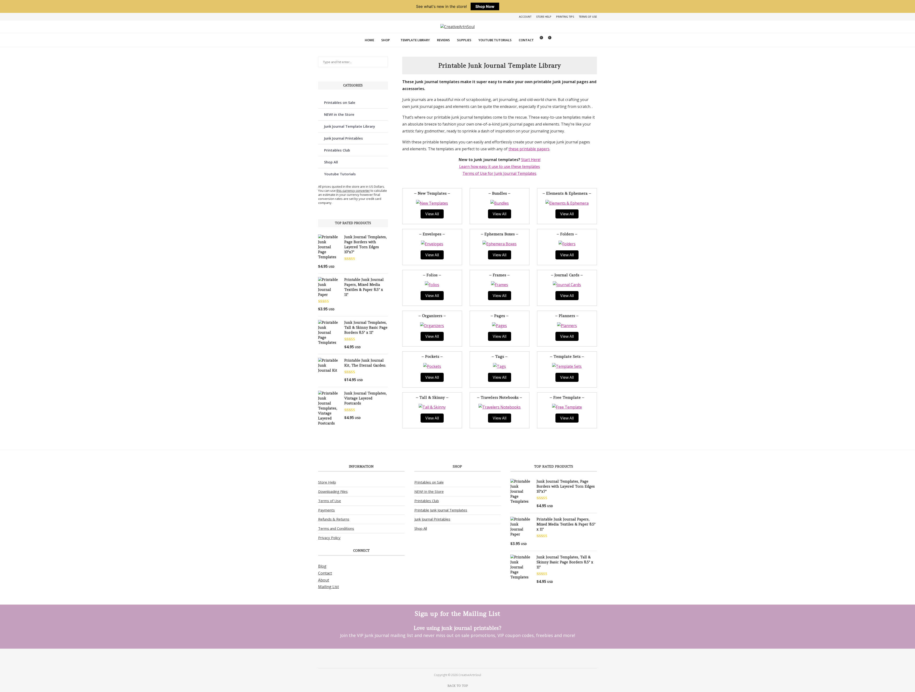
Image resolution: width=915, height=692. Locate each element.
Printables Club (337, 150)
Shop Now (484, 6)
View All (432, 214)
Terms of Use (588, 16)
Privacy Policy (329, 537)
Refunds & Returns (333, 519)
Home (369, 40)
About (323, 580)
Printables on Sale (339, 102)
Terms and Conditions (336, 528)
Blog (322, 566)
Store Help (543, 16)
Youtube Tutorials (495, 40)
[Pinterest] (451, 658)
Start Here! (530, 159)
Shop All (331, 162)
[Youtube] (464, 658)
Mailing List (328, 586)
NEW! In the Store (429, 491)
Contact (526, 40)
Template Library (415, 40)
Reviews (443, 40)
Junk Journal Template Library (349, 126)
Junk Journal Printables (343, 138)
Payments (326, 510)
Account (525, 16)
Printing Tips (565, 16)
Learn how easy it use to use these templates (499, 166)
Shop (385, 40)
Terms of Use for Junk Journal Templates (499, 173)
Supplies (464, 40)
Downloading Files (333, 491)
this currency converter (353, 190)
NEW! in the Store (339, 114)
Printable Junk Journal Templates (440, 510)
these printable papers (528, 149)
